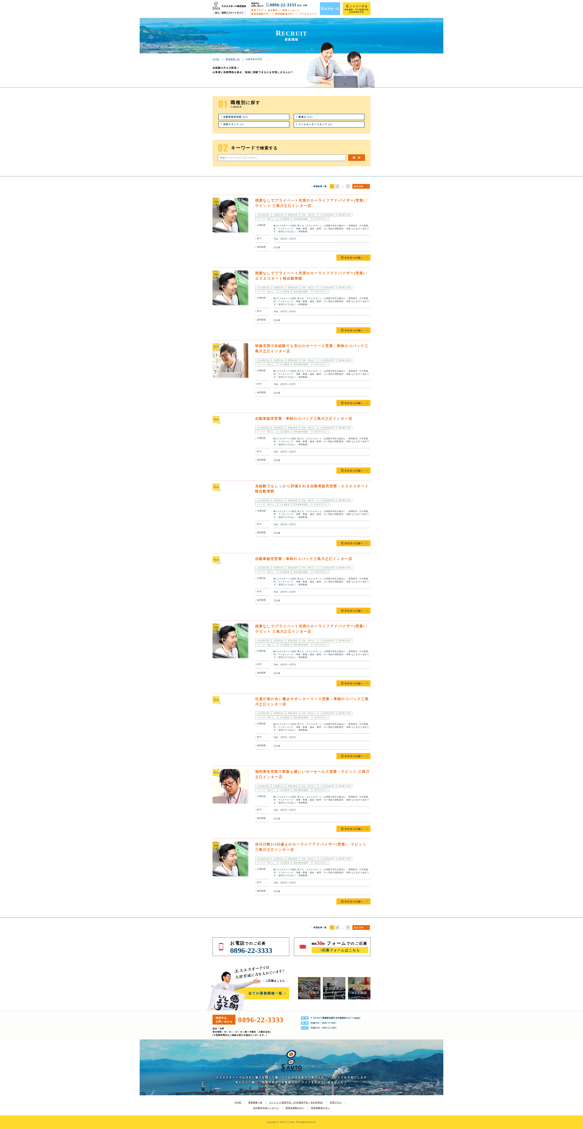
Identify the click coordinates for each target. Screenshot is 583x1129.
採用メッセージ (291, 10)
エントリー (296, 1102)
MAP (357, 1018)
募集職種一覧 (255, 1102)
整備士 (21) (305, 117)
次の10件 (358, 186)
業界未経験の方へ (261, 14)
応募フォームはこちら (341, 950)
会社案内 (273, 10)
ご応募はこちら (275, 980)
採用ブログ (257, 10)
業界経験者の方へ (285, 14)
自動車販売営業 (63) (235, 117)
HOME (238, 1102)
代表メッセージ (271, 1108)
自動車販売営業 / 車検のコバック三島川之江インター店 (303, 418)
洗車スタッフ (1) (233, 124)
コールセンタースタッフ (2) (315, 124)
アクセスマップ (308, 14)
